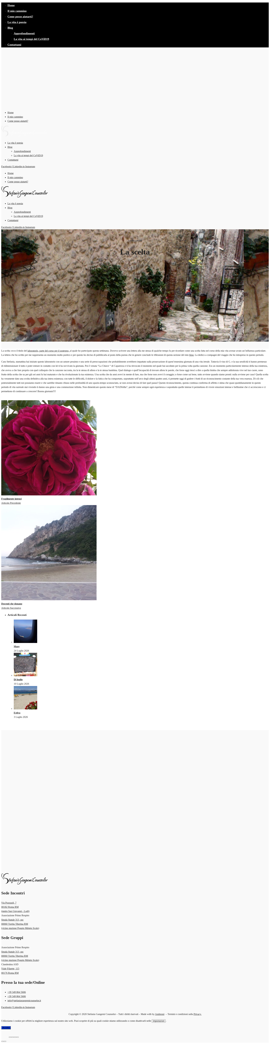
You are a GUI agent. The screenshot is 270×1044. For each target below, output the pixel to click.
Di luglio (18, 679)
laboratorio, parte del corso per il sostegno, (49, 350)
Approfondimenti (24, 33)
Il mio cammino (17, 10)
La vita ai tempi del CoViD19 (31, 39)
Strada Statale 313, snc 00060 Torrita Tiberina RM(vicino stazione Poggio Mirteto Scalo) (20, 924)
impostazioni (158, 1021)
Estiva (17, 712)
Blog (10, 27)
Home (11, 5)
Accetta (6, 1028)
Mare (17, 646)
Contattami (14, 44)
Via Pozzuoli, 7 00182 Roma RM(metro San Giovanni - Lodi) (15, 907)
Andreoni (159, 1014)
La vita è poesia (17, 22)
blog (191, 355)
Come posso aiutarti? (20, 16)
